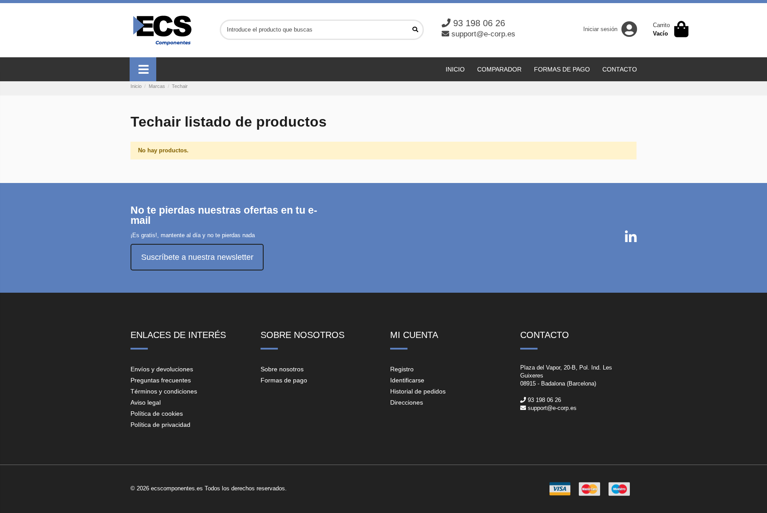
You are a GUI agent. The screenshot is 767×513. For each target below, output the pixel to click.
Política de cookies (156, 413)
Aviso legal (145, 402)
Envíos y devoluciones (161, 369)
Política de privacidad (160, 424)
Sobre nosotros (282, 369)
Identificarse (407, 380)
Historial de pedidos (418, 391)
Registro (402, 369)
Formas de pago (284, 380)
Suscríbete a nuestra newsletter (197, 257)
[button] (143, 69)
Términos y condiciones (163, 391)
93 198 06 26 (479, 23)
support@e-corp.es (483, 34)
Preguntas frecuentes (160, 380)
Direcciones (406, 402)
